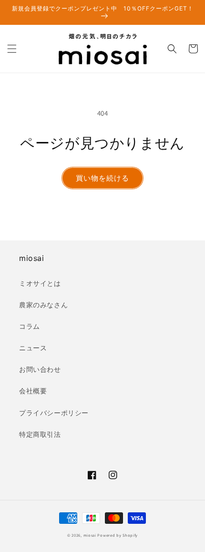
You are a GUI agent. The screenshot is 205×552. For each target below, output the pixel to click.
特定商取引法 (40, 434)
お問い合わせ (40, 369)
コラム (29, 326)
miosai (89, 535)
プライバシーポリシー (54, 413)
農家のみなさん (43, 305)
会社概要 (33, 391)
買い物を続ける (102, 178)
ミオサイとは (40, 283)
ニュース (33, 348)
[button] (11, 48)
